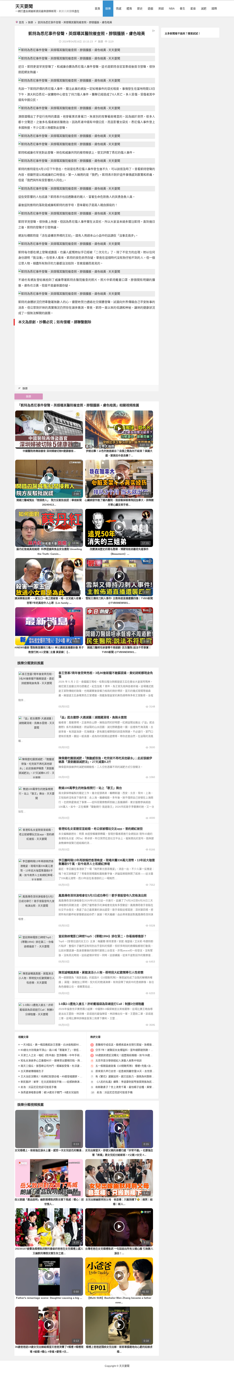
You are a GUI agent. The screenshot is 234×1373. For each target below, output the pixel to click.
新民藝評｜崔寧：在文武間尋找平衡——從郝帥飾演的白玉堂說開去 (59, 1081)
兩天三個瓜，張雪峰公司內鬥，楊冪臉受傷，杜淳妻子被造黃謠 (56, 1065)
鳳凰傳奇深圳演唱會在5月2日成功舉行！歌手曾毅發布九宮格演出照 (102, 895)
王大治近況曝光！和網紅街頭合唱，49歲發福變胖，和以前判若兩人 (59, 1076)
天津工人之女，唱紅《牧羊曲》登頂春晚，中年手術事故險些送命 (58, 1055)
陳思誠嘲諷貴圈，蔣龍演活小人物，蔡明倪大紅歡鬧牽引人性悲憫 (100, 972)
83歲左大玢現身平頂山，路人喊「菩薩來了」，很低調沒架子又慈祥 (59, 1049)
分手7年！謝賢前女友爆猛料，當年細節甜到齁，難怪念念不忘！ (132, 1049)
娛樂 (108, 8)
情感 (118, 8)
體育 (129, 8)
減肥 (203, 8)
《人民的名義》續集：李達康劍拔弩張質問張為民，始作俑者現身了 (133, 1081)
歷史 (140, 8)
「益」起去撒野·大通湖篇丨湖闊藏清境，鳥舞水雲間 (92, 717)
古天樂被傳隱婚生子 (32, 1071)
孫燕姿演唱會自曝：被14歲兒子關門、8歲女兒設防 (50, 1092)
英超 (161, 8)
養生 (182, 8)
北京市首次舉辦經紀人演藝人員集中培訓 (118, 1060)
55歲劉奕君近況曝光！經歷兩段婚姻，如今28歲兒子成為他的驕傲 (132, 1055)
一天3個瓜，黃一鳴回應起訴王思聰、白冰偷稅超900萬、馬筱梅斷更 (59, 1044)
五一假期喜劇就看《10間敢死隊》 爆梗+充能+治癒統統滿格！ (130, 1065)
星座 (193, 8)
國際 (214, 8)
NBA (172, 8)
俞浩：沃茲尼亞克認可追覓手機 (38, 1087)
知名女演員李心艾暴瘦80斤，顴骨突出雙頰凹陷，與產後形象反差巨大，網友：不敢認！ (71, 1060)
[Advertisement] (86, 352)
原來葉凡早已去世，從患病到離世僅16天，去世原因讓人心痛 (130, 1071)
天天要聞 (24, 6)
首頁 (97, 8)
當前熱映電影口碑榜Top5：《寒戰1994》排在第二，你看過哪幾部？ (102, 936)
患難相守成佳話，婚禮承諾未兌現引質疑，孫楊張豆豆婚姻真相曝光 (133, 1044)
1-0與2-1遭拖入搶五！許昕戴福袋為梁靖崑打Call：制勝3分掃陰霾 (101, 1003)
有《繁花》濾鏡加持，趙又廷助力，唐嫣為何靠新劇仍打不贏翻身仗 (133, 1076)
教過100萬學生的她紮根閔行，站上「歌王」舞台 (90, 788)
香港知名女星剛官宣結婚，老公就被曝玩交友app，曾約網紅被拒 (100, 828)
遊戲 (150, 8)
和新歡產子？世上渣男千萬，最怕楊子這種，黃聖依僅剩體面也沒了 (133, 1087)
